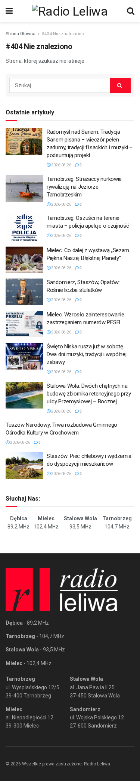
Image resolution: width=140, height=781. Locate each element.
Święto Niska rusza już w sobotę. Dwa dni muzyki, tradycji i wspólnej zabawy (87, 354)
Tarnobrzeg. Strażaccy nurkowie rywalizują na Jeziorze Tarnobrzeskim (84, 187)
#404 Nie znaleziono (62, 33)
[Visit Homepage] (70, 11)
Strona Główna (20, 33)
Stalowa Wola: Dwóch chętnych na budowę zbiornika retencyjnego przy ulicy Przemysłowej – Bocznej (89, 394)
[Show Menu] (9, 11)
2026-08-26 (60, 165)
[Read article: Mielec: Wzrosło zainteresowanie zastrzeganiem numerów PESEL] (24, 324)
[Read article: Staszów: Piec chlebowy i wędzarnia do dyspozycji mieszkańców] (24, 465)
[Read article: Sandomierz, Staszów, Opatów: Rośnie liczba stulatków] (24, 292)
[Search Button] (130, 11)
